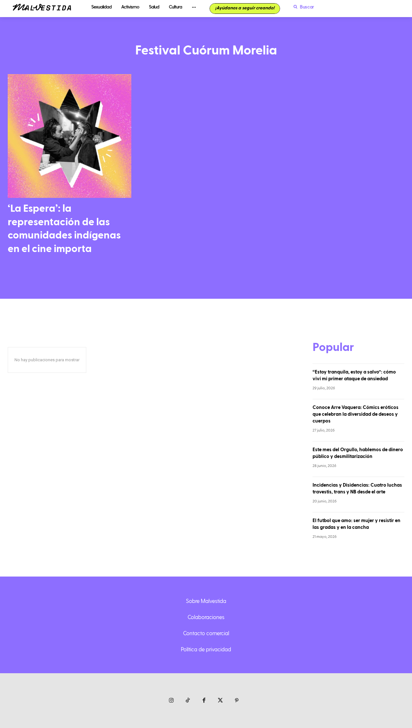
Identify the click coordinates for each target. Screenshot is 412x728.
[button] (302, 7)
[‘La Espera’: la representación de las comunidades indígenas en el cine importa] (69, 136)
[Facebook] (204, 700)
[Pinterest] (236, 700)
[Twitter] (220, 700)
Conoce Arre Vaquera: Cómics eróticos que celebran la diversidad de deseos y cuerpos (355, 414)
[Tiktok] (187, 700)
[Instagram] (171, 700)
